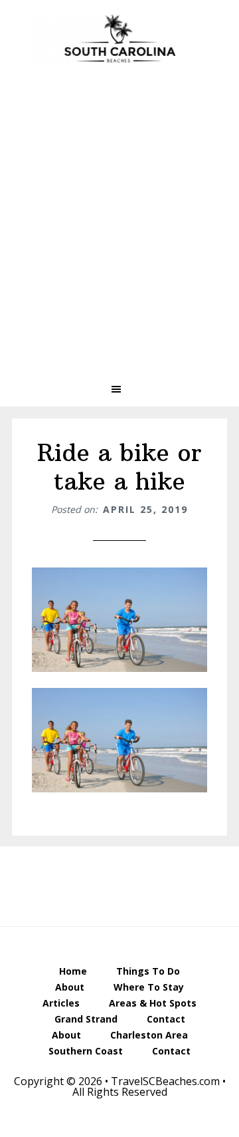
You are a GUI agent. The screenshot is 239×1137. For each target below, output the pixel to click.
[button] (119, 389)
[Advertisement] (119, 234)
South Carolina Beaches (119, 40)
